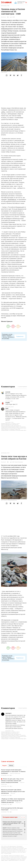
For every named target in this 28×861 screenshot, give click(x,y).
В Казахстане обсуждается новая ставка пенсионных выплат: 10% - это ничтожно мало (13, 823)
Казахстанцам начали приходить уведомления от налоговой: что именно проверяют (13, 771)
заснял (8, 315)
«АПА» (3, 112)
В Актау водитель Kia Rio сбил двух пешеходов (12, 808)
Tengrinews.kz (11, 199)
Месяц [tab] (11, 765)
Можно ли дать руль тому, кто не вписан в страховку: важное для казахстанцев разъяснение (12, 781)
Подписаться (19, 336)
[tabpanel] (14, 791)
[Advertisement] (14, 91)
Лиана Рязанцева (19, 462)
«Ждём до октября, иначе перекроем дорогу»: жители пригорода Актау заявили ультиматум (13, 800)
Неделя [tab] (4, 765)
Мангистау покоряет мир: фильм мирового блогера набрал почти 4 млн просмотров (13, 791)
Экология (3, 17)
